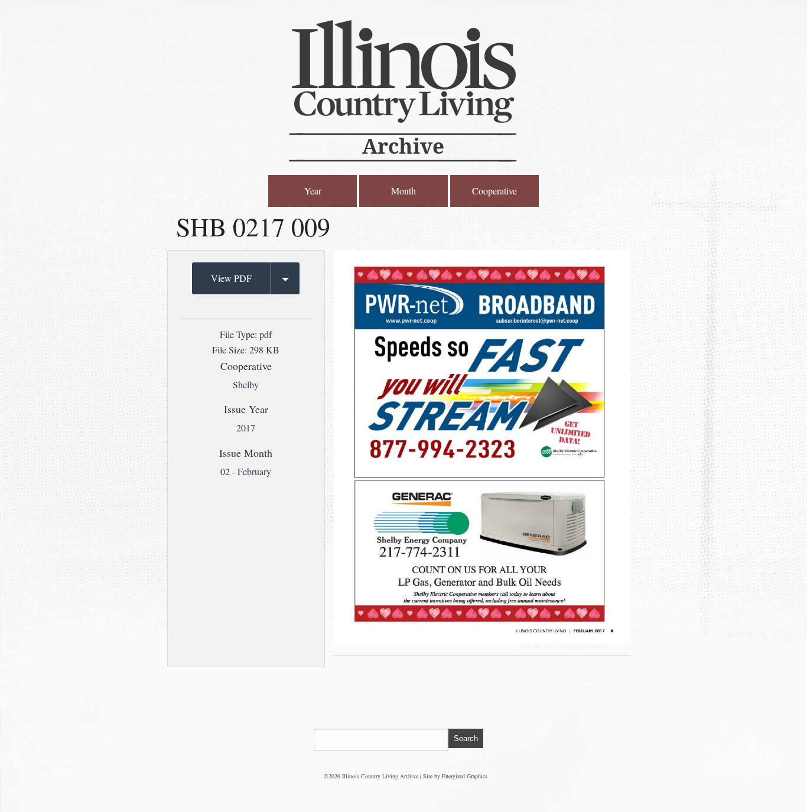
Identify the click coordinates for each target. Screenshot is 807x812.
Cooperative (494, 190)
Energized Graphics (464, 776)
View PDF (231, 278)
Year (312, 190)
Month (403, 190)
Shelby (246, 384)
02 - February (245, 471)
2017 (245, 427)
